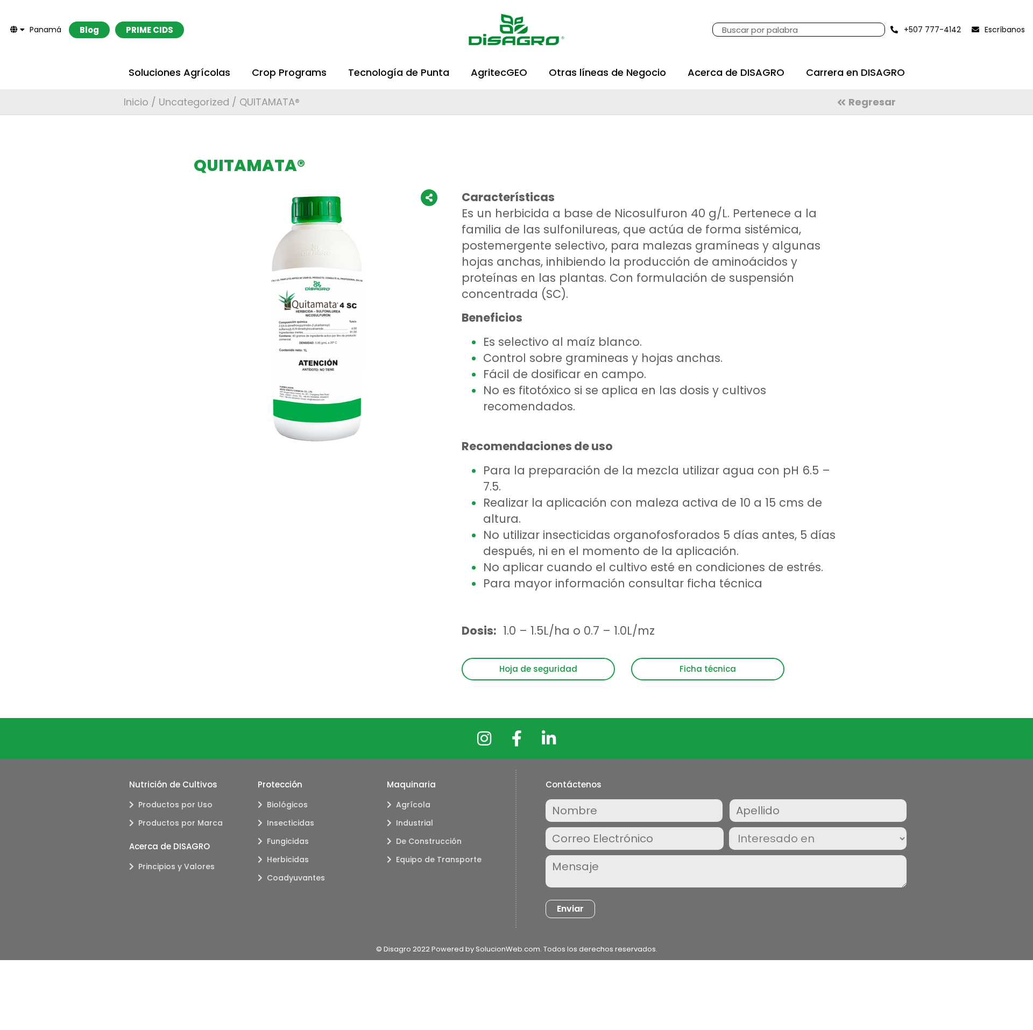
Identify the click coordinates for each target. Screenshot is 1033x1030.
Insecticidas (290, 823)
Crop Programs (289, 72)
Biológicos (287, 804)
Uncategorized (194, 102)
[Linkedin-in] (549, 738)
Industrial (414, 823)
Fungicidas (288, 841)
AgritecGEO (499, 72)
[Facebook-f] (516, 738)
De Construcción (429, 841)
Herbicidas (288, 859)
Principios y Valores (176, 866)
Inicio (136, 102)
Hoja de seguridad (538, 668)
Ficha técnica (708, 668)
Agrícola (413, 804)
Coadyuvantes (296, 877)
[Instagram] (484, 738)
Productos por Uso (175, 804)
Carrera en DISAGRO (855, 72)
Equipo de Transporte (439, 859)
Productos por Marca (180, 823)
